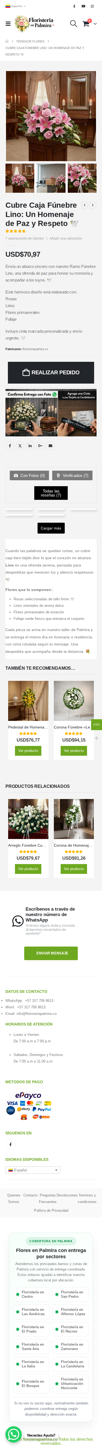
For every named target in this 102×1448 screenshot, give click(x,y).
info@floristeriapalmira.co (37, 1014)
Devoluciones (67, 1195)
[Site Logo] (34, 23)
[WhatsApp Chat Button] (13, 1434)
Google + (40, 445)
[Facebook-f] (10, 1144)
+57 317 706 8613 (39, 1001)
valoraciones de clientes (24, 238)
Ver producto (28, 751)
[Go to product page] (28, 701)
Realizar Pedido (56, 372)
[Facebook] (74, 6)
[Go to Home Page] (6, 41)
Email (50, 445)
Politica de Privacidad (51, 1210)
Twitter (20, 445)
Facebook (9, 445)
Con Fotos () (32, 475)
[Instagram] (92, 6)
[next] (93, 205)
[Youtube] (83, 6)
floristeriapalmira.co (35, 349)
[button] (9, 23)
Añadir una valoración (66, 238)
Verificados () (75, 475)
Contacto (30, 1195)
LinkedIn (30, 445)
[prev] (84, 205)
